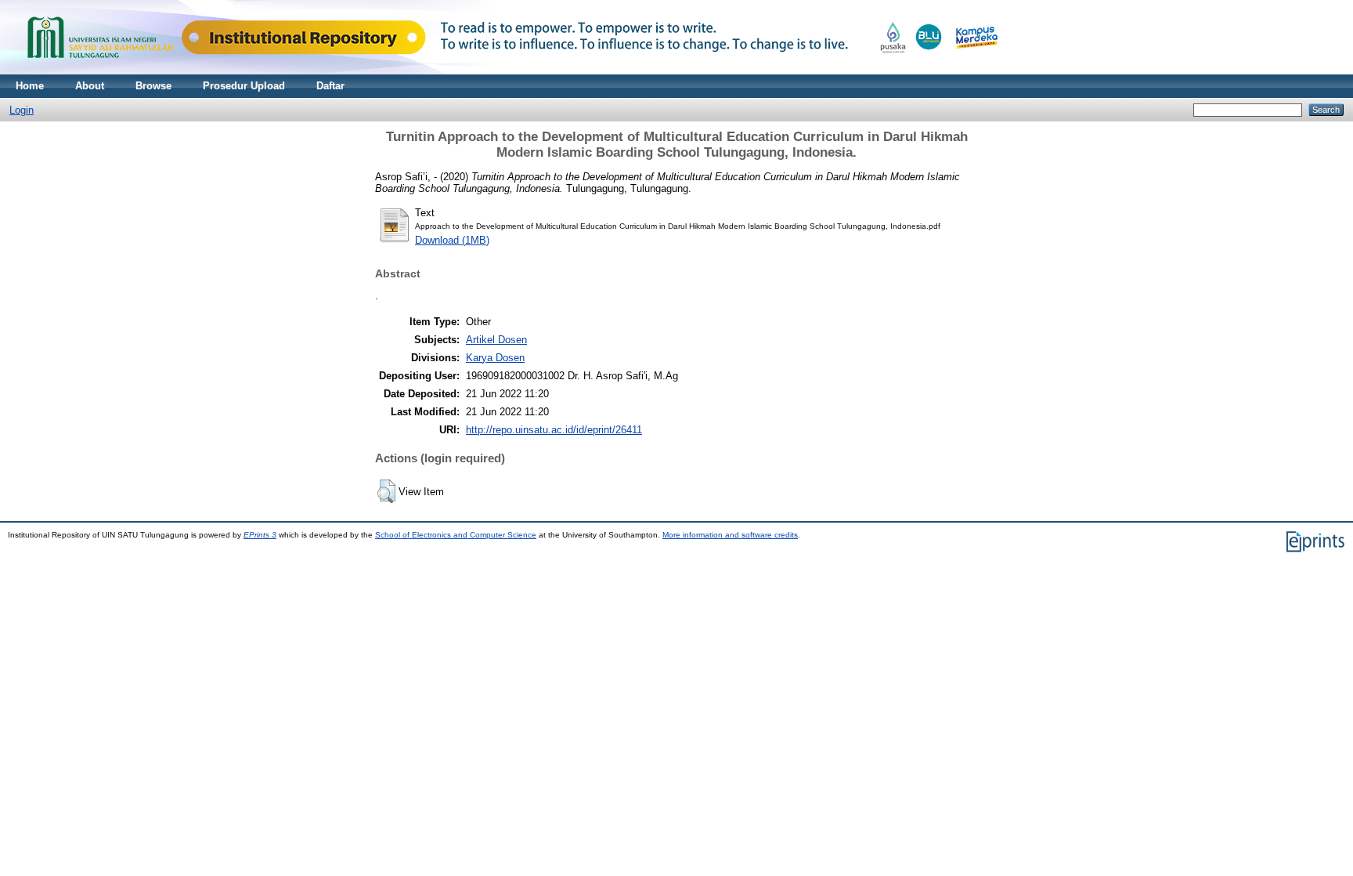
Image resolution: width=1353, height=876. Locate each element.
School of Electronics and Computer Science (455, 534)
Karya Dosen (495, 358)
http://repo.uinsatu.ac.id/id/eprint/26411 (554, 430)
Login (21, 110)
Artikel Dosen (496, 340)
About (89, 86)
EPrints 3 (260, 534)
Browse (153, 86)
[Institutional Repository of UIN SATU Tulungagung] (509, 71)
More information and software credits (730, 534)
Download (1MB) (452, 240)
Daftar (330, 86)
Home (30, 86)
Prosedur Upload (244, 86)
